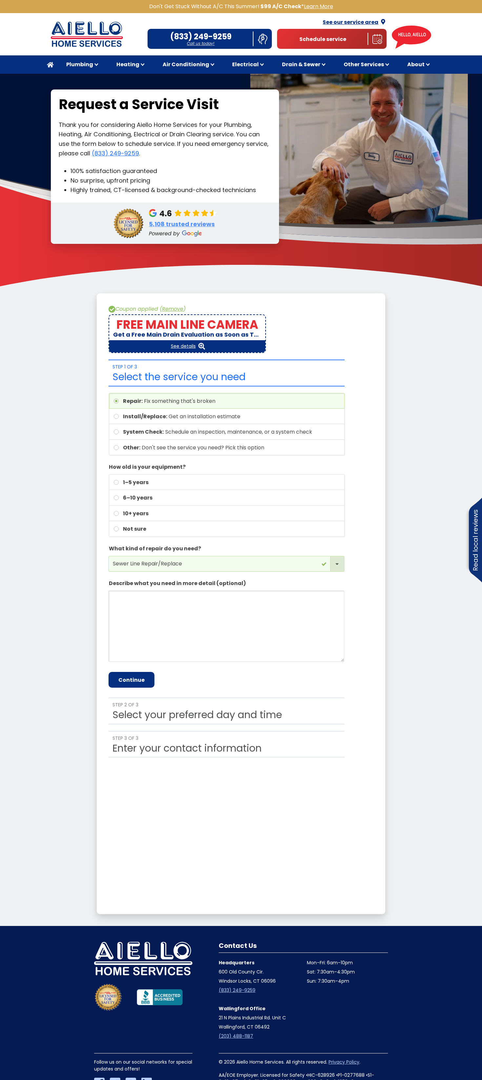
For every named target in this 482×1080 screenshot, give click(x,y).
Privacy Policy (344, 1062)
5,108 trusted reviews (182, 224)
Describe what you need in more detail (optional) (177, 583)
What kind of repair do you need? (155, 548)
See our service (350, 22)
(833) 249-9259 (115, 153)
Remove (172, 309)
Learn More (318, 6)
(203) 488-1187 (236, 1036)
